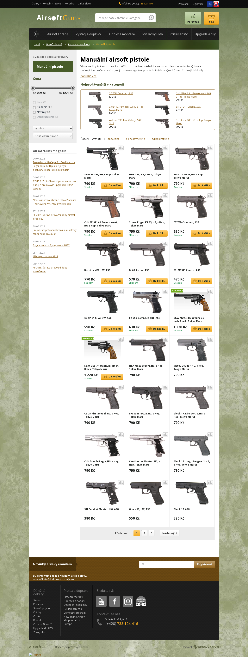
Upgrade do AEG (43, 628)
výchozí (96, 139)
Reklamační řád (73, 609)
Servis (58, 3)
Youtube (100, 596)
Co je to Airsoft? (42, 624)
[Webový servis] (206, 647)
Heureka (140, 596)
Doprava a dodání (74, 601)
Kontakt (47, 3)
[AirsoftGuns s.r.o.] (58, 18)
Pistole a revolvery (79, 44)
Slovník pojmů (41, 608)
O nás (36, 616)
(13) (44, 107)
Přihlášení (183, 4)
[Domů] (36, 34)
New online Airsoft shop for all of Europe (74, 620)
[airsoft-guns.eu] (210, 3)
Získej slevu (84, 3)
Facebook (114, 596)
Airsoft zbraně (54, 44)
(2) (43, 112)
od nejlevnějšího (135, 139)
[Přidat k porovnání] (121, 148)
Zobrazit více (88, 76)
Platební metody (73, 597)
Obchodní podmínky (75, 604)
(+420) (142, 3)
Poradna (69, 3)
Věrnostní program (75, 612)
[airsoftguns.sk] (216, 3)
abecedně (113, 139)
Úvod (37, 44)
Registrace (197, 4)
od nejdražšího (160, 139)
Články (35, 3)
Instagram (128, 596)
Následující (169, 533)
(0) (41, 102)
